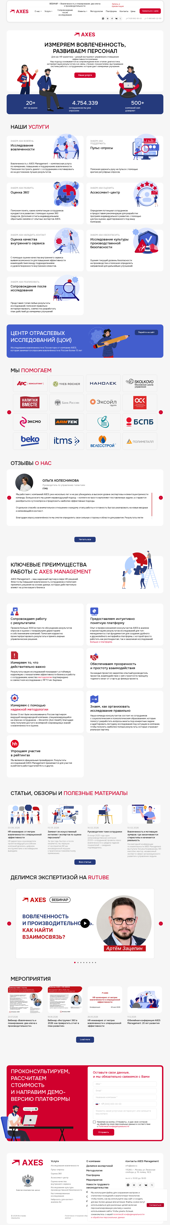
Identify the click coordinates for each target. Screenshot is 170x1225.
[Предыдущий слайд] (9, 412)
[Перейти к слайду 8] (95, 962)
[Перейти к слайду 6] (89, 962)
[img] (19, 11)
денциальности (122, 1126)
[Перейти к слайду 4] (84, 962)
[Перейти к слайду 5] (87, 962)
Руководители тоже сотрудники (105, 831)
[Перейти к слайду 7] (92, 962)
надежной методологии (30, 709)
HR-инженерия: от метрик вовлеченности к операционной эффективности (25, 834)
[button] (150, 11)
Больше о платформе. (101, 642)
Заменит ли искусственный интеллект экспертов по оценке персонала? (64, 834)
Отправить (103, 1132)
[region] (83, 506)
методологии (45, 677)
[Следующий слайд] (161, 412)
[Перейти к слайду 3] (81, 962)
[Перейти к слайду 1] (74, 962)
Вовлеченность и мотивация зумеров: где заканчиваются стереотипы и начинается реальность (143, 836)
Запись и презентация (118, 5)
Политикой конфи (107, 1126)
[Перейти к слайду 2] (78, 962)
